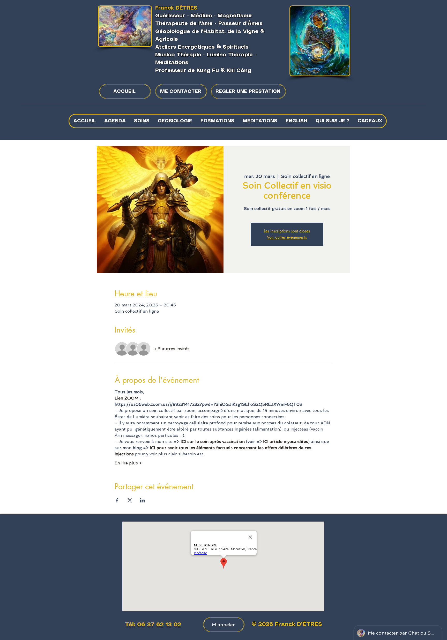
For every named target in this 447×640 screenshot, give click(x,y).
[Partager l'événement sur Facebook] (117, 500)
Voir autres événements (287, 237)
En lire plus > (128, 463)
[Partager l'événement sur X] (129, 500)
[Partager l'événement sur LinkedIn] (142, 500)
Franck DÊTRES (176, 8)
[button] (141, 121)
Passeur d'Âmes (240, 23)
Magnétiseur (235, 15)
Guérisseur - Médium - (186, 15)
